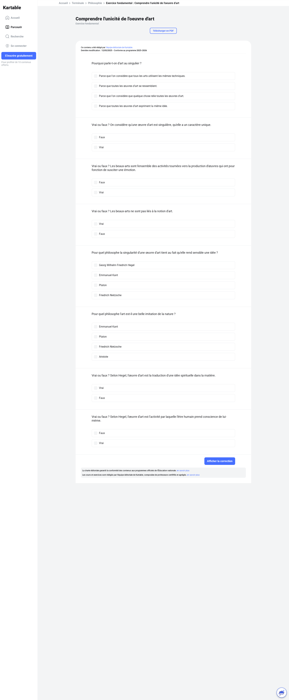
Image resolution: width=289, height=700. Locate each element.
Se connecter (19, 45)
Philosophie (95, 3)
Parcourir (16, 27)
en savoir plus (183, 470)
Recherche (17, 36)
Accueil (15, 17)
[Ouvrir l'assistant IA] (281, 692)
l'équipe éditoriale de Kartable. (119, 47)
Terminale (78, 3)
